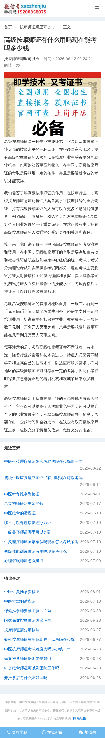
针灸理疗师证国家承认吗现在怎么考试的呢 (41, 541)
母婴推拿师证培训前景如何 (27, 658)
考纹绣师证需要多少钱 (23, 503)
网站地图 (80, 718)
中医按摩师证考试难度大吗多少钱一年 (37, 649)
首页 (8, 27)
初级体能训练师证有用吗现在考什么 (35, 551)
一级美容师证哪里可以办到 (27, 532)
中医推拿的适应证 (20, 513)
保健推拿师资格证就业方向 (27, 611)
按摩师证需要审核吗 (21, 630)
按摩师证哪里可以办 (37, 27)
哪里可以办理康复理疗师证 (27, 522)
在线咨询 (52, 732)
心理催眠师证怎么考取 (23, 561)
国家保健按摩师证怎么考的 (27, 620)
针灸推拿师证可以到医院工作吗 (31, 668)
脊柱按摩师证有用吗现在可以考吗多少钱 (39, 639)
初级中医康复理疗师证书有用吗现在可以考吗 (43, 477)
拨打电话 (17, 732)
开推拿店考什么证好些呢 (25, 677)
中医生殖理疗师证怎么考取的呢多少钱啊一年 (43, 461)
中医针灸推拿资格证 (21, 494)
